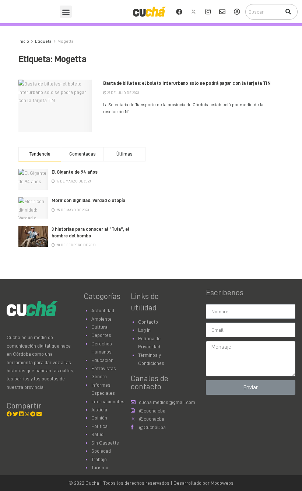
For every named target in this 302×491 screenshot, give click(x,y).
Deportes (101, 335)
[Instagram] (208, 12)
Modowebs (222, 482)
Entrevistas (103, 368)
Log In (144, 329)
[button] (66, 12)
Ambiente (101, 318)
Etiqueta (43, 41)
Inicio (23, 41)
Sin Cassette (105, 442)
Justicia (99, 409)
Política (99, 426)
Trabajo (99, 459)
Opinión (99, 417)
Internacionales (107, 401)
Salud (97, 434)
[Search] (288, 11)
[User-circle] (237, 12)
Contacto (148, 321)
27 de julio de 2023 (122, 93)
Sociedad (101, 450)
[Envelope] (222, 12)
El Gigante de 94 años (75, 172)
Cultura (99, 327)
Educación (102, 360)
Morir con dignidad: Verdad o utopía (88, 200)
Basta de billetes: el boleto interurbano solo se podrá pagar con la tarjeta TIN (187, 83)
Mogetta (65, 41)
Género (99, 376)
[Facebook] (179, 12)
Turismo (99, 467)
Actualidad (102, 310)
